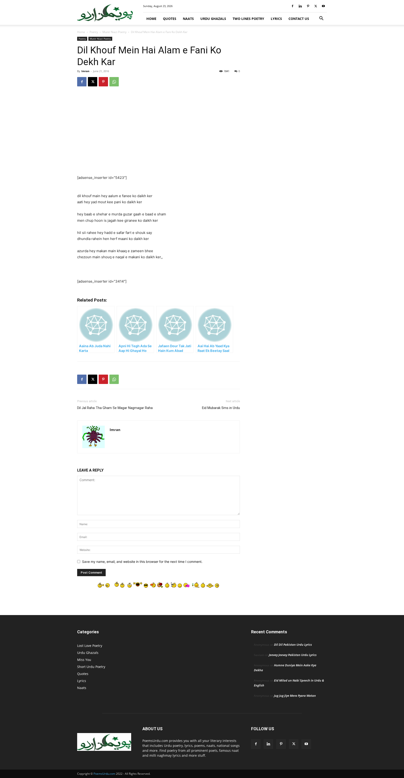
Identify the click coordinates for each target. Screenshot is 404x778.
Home (151, 18)
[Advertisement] (158, 128)
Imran (85, 71)
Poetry (94, 32)
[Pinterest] (307, 6)
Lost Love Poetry (89, 645)
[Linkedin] (300, 6)
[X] (315, 6)
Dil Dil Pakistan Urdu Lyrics (293, 644)
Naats (188, 18)
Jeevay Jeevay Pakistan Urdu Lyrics (293, 655)
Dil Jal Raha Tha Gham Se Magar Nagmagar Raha (115, 408)
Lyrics (276, 18)
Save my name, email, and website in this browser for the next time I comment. (142, 562)
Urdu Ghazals (213, 18)
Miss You (84, 659)
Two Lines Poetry (248, 18)
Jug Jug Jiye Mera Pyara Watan (295, 695)
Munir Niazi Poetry (114, 32)
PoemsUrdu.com (104, 774)
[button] (321, 19)
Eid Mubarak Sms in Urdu (221, 408)
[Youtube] (323, 6)
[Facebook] (292, 6)
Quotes (169, 18)
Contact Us (299, 18)
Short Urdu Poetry (91, 666)
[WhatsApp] (114, 81)
